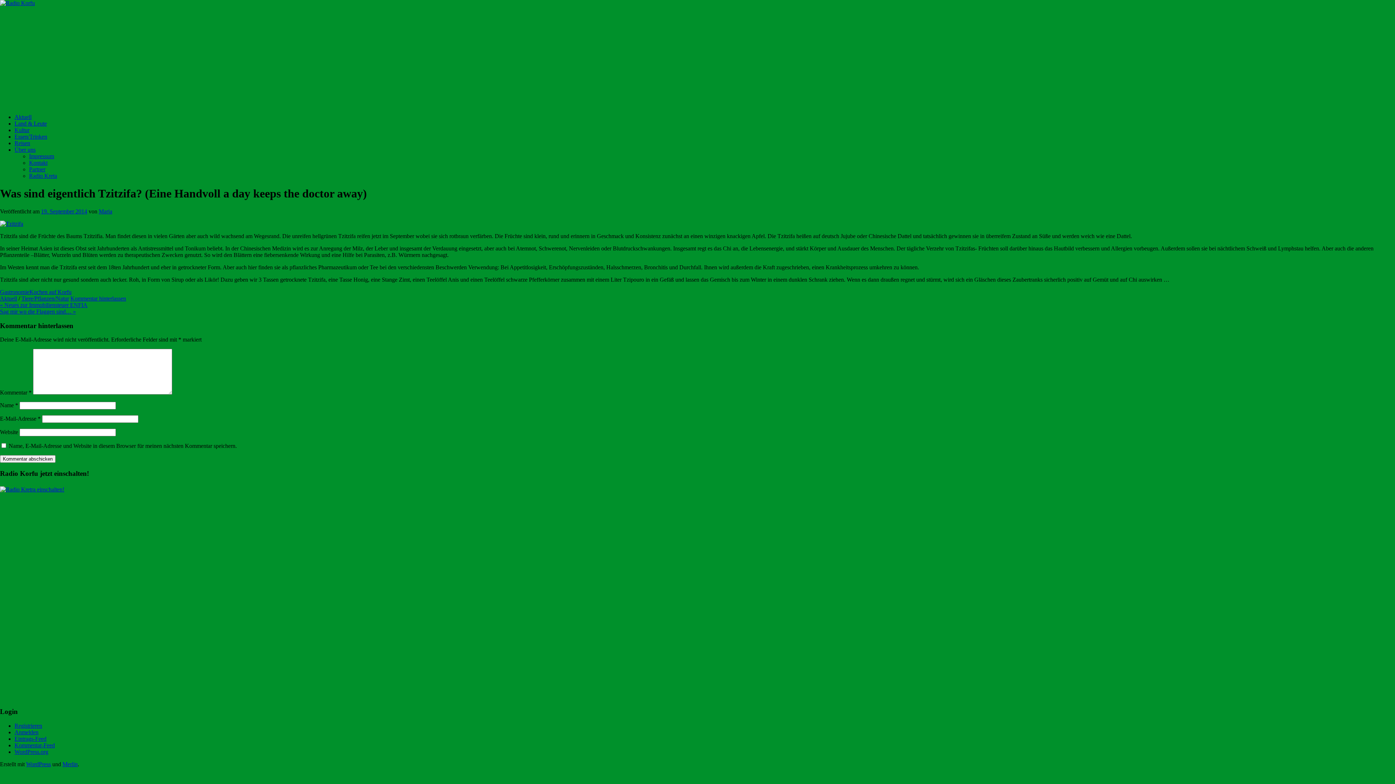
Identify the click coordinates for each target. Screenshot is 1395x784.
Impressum (41, 156)
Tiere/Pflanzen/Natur (45, 298)
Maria (105, 211)
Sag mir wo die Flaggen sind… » (38, 312)
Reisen (22, 143)
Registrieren (28, 726)
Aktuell (23, 117)
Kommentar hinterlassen (98, 298)
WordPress (38, 764)
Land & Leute (31, 124)
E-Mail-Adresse (20, 419)
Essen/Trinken (31, 137)
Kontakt (38, 163)
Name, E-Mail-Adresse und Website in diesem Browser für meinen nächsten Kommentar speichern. (123, 446)
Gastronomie (14, 292)
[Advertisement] (218, 57)
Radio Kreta (43, 176)
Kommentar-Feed (35, 745)
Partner (37, 169)
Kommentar (16, 392)
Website (9, 432)
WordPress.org (31, 752)
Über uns (25, 150)
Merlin (70, 764)
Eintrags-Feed (30, 739)
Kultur (22, 130)
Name (9, 405)
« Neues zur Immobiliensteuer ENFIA (44, 305)
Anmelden (27, 732)
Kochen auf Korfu (50, 292)
